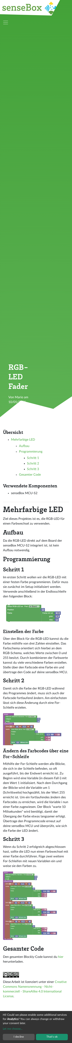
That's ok (52, 1036)
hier (60, 956)
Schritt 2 (33, 463)
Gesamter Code (30, 474)
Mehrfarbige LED (23, 439)
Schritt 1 (33, 458)
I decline (19, 1036)
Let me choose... (12, 1028)
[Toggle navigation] (5, 22)
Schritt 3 (33, 469)
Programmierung (30, 451)
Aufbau (24, 446)
